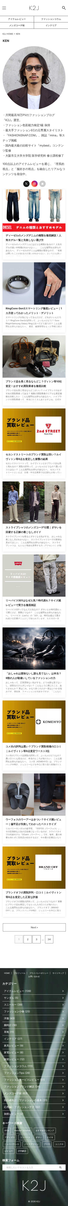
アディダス (10, 1137)
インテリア (51, 25)
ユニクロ (59, 1144)
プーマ (47, 1144)
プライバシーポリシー (38, 973)
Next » (34, 927)
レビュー (9, 1151)
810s (7, 1130)
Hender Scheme (22, 1130)
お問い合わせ (34, 976)
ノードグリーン (31, 1144)
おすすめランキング (45, 1130)
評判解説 (22, 1151)
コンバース (25, 1137)
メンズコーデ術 (17, 25)
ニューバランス (12, 1144)
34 (49, 939)
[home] (42, 184)
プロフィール (19, 973)
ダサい (39, 1137)
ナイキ (50, 1137)
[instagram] (34, 184)
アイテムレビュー (17, 19)
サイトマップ (58, 973)
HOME (7, 973)
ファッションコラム (51, 19)
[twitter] (26, 184)
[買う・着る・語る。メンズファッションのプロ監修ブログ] (34, 8)
